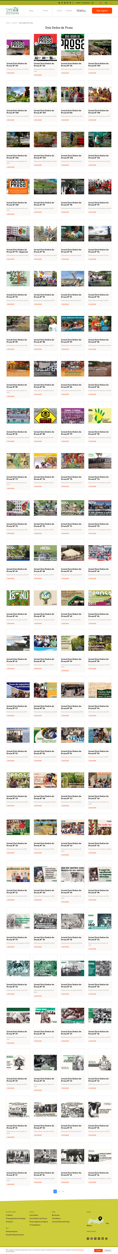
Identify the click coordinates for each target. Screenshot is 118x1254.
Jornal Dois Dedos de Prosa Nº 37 (17, 938)
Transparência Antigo (16, 1218)
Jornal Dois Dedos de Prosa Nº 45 (17, 844)
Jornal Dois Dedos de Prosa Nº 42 (98, 844)
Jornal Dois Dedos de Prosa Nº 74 (98, 478)
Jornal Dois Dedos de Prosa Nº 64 (17, 615)
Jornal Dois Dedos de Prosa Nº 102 (71, 157)
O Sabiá (69, 11)
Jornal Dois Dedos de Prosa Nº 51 (71, 752)
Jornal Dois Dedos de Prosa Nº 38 (98, 891)
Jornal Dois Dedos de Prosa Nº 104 (17, 157)
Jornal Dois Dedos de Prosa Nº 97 (98, 204)
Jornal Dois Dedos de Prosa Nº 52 (44, 752)
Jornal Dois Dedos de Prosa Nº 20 (44, 1127)
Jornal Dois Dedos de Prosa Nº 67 (71, 570)
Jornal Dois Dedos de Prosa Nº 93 (17, 296)
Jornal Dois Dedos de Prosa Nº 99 (44, 204)
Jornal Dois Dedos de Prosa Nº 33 (17, 985)
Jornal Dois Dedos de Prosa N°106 (71, 111)
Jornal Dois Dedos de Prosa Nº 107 (44, 111)
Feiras (45, 11)
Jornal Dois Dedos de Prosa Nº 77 (17, 478)
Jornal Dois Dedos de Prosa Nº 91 (71, 296)
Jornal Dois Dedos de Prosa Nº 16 (44, 1174)
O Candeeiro (35, 1225)
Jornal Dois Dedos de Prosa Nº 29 (17, 1033)
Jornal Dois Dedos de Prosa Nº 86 (98, 341)
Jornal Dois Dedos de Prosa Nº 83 (71, 386)
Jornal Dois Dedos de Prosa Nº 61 (17, 660)
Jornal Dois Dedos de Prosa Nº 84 (44, 386)
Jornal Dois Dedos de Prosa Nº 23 (71, 1080)
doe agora (102, 10)
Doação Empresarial (15, 1235)
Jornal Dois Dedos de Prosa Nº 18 (98, 1127)
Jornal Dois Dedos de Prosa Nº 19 (71, 1127)
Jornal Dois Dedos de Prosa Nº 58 (98, 660)
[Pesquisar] (92, 3)
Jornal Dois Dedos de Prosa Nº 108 (17, 111)
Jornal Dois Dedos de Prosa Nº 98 (71, 204)
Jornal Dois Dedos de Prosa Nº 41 (17, 891)
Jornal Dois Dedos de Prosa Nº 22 (98, 1080)
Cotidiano (56, 1218)
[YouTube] (64, 3)
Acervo (32, 1212)
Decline (107, 1250)
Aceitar (98, 1250)
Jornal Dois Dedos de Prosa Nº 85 (17, 386)
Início (59, 11)
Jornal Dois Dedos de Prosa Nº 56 (44, 707)
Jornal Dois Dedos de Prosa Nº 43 (71, 844)
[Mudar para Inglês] (100, 2)
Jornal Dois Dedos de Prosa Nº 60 (44, 660)
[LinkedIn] (67, 3)
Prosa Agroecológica (39, 1222)
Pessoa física (11, 1231)
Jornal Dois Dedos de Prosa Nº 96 (44, 251)
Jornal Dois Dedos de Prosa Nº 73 (17, 525)
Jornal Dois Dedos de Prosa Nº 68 (44, 570)
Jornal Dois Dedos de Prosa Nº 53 (17, 752)
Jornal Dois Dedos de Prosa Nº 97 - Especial (17, 251)
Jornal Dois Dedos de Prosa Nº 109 (98, 64)
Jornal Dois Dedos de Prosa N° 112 (44, 64)
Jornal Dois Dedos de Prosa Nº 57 (17, 707)
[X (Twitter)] (95, 1238)
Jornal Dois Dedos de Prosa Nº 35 (71, 938)
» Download (10, 73)
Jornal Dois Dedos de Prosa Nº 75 (71, 478)
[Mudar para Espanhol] (110, 2)
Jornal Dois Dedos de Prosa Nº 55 (71, 707)
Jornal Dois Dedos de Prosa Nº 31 (71, 985)
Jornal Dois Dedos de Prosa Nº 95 (71, 251)
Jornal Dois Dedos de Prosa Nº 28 (44, 1033)
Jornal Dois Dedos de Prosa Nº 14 (98, 1174)
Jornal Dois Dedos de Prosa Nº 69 (17, 570)
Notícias (55, 1215)
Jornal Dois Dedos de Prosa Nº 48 (44, 797)
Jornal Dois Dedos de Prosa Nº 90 (98, 296)
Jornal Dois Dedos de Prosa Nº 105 (98, 111)
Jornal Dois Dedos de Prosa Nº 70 (98, 525)
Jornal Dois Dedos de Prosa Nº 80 (44, 433)
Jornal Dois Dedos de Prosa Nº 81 (17, 433)
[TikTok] (73, 3)
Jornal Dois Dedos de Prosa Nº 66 (98, 570)
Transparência (85, 3)
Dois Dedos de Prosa (38, 1218)
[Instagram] (59, 3)
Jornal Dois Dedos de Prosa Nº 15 (71, 1174)
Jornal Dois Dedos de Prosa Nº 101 (98, 157)
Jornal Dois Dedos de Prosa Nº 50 (98, 752)
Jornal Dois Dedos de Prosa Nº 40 (44, 891)
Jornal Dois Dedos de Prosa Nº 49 (17, 797)
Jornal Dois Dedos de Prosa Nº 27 (71, 1033)
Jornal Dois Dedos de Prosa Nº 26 (98, 1033)
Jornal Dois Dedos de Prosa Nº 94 (98, 251)
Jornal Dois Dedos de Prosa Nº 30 (98, 985)
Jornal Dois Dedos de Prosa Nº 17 (17, 1174)
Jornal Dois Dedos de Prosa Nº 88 (44, 341)
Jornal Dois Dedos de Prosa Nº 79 (71, 433)
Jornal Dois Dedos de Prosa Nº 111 (71, 64)
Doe (7, 1228)
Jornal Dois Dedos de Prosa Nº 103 (44, 157)
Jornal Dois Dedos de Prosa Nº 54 (98, 707)
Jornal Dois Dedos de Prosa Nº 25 (17, 1080)
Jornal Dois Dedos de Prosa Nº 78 (98, 433)
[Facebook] (62, 3)
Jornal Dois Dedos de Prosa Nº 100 (17, 204)
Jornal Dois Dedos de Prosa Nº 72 (44, 525)
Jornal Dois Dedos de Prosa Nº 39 (71, 891)
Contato (78, 3)
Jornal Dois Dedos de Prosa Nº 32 (44, 985)
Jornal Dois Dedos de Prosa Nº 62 (98, 615)
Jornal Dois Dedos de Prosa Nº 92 (44, 296)
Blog (31, 11)
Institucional (11, 1212)
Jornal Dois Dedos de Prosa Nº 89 (17, 341)
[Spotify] (70, 3)
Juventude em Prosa (61, 1222)
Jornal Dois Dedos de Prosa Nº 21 (17, 1127)
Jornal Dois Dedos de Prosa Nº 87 (71, 341)
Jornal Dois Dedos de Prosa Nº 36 (44, 938)
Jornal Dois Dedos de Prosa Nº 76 (44, 478)
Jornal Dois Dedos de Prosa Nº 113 (17, 64)
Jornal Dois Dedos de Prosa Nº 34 (98, 938)
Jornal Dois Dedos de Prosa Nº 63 (71, 615)
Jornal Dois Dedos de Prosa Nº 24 (44, 1080)
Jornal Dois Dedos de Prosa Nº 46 (98, 797)
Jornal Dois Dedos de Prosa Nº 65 (44, 615)
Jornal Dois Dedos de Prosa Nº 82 (98, 386)
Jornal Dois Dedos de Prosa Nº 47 (71, 797)
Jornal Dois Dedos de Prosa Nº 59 (71, 660)
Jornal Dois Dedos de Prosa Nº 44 (44, 844)
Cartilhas (34, 1215)
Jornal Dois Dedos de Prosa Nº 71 (71, 525)
